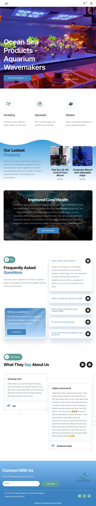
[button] (70, 273)
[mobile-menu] (90, 3)
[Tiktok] (89, 496)
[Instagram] (84, 496)
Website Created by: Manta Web (48, 503)
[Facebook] (80, 496)
